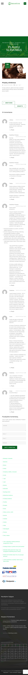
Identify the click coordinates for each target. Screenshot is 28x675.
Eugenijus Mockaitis (8, 85)
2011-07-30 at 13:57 (21, 206)
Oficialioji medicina (7, 498)
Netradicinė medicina (8, 495)
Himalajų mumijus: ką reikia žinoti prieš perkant (13, 546)
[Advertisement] (14, 22)
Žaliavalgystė (6, 528)
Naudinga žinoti (6, 491)
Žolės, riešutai (6, 535)
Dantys (4, 468)
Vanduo (5, 522)
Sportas (5, 515)
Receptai (5, 505)
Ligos (16, 85)
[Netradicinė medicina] (14, 3)
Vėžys (4, 525)
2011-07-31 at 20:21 (21, 183)
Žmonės (5, 532)
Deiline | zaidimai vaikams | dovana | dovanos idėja (14, 625)
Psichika (5, 502)
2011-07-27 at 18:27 (21, 290)
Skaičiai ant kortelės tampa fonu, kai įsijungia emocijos (13, 555)
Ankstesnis (8, 103)
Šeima (4, 508)
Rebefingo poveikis (12, 633)
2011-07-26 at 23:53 (21, 391)
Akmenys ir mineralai (7, 458)
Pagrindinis (5, 672)
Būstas (4, 465)
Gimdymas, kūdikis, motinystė (10, 471)
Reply (12, 130)
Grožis (4, 475)
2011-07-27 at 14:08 (21, 372)
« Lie (2, 661)
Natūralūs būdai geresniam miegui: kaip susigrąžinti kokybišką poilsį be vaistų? (12, 550)
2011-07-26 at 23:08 (21, 164)
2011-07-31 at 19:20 (21, 119)
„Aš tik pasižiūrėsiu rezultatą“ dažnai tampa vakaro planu (13, 560)
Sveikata (5, 518)
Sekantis (20, 106)
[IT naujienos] (9, 572)
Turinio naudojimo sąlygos (16, 672)
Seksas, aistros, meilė (8, 512)
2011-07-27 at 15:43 (21, 136)
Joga (4, 478)
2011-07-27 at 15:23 (21, 316)
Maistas (5, 485)
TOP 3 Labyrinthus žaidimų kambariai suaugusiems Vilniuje (11, 542)
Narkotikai (5, 488)
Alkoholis (5, 461)
